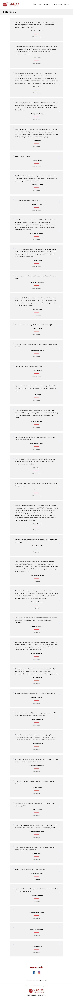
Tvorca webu (43, 980)
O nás (39, 4)
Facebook (38, 36)
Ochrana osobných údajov (32, 980)
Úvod (34, 4)
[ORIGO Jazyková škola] (11, 4)
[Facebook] (34, 972)
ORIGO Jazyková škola (43, 986)
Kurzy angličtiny (57, 4)
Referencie (47, 4)
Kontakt (66, 4)
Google (38, 529)
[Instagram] (39, 972)
